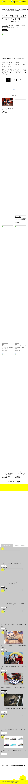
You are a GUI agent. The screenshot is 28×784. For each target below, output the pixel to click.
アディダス (22, 25)
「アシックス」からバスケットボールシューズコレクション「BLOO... (7, 347)
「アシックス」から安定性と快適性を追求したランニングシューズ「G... (7, 475)
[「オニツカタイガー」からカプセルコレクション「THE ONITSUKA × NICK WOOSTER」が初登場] (14, 574)
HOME (3, 9)
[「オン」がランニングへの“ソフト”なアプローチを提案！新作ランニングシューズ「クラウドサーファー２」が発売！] (14, 658)
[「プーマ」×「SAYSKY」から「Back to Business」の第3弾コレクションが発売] (11, 554)
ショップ (17, 344)
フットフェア (4, 106)
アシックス (16, 25)
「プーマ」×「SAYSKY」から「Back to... (11, 563)
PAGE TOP (22, 779)
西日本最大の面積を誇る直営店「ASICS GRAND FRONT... (20, 347)
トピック (3, 586)
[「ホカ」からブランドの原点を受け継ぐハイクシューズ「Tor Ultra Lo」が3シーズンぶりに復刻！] (14, 700)
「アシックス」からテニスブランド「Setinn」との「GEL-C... (7, 110)
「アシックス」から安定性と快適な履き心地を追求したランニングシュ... (20, 220)
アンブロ (4, 27)
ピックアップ (11, 9)
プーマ (12, 27)
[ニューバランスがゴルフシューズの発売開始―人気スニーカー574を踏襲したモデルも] (14, 616)
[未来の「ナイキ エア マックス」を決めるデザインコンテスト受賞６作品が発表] (14, 742)
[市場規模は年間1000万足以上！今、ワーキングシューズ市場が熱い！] (14, 679)
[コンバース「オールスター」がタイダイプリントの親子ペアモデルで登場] (14, 721)
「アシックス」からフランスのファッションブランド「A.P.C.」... (20, 475)
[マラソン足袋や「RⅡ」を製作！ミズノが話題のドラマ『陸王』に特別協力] (14, 595)
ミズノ (16, 27)
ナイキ (8, 27)
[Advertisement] (14, 510)
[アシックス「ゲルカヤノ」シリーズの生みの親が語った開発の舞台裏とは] (14, 637)
